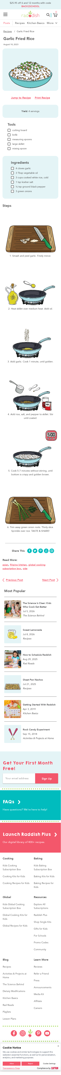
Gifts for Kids (40, 929)
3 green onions (24, 191)
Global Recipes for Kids (15, 926)
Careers (38, 1008)
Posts (6, 23)
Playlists (7, 1012)
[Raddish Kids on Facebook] (14, 1035)
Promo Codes (41, 942)
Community (40, 949)
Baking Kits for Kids (44, 876)
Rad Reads (8, 1005)
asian (5, 564)
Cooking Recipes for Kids (16, 883)
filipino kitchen (18, 564)
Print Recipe (42, 98)
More (50, 23)
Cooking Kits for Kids (14, 876)
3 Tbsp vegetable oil (27, 173)
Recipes (20, 23)
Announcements (42, 987)
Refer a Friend (41, 974)
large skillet (18, 144)
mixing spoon (19, 148)
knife (14, 134)
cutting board (19, 130)
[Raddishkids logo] (30, 1033)
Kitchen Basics (35, 23)
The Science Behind (13, 984)
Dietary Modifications (14, 991)
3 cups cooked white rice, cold (32, 177)
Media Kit (39, 994)
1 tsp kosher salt (24, 182)
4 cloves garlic (23, 168)
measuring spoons (22, 139)
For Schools (40, 936)
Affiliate (38, 1001)
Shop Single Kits (42, 922)
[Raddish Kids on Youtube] (47, 1035)
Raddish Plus (40, 915)
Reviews (38, 967)
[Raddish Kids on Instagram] (23, 1035)
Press (36, 980)
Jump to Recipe (21, 98)
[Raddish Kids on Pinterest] (38, 1035)
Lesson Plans (9, 1019)
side (25, 568)
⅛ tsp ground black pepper (30, 186)
